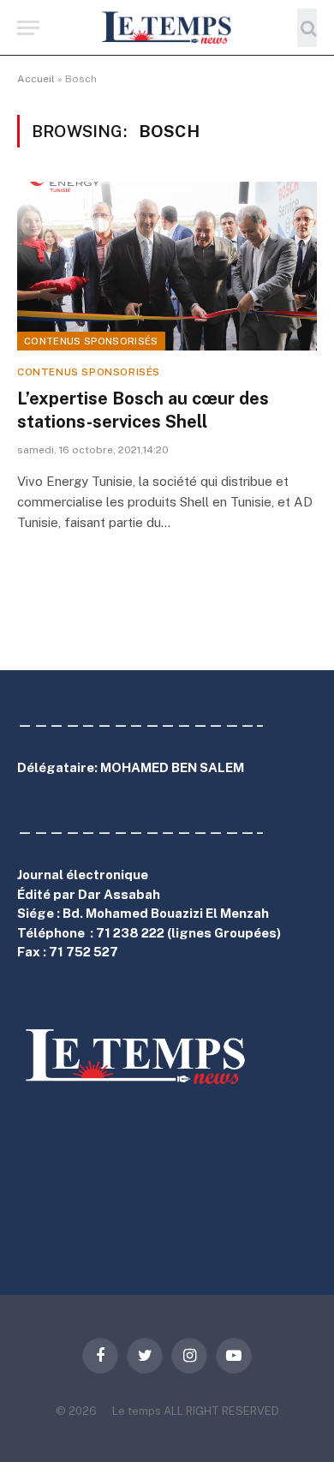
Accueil (36, 79)
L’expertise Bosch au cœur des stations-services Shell (143, 410)
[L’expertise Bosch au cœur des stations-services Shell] (167, 266)
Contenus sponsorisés (91, 341)
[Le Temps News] (167, 28)
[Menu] (28, 28)
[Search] (307, 28)
